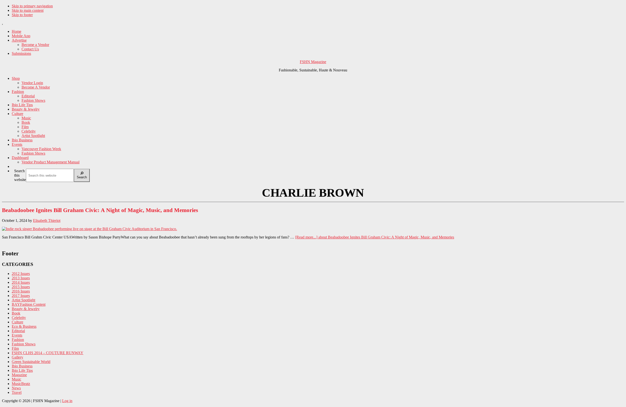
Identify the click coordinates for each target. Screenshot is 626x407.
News (16, 388)
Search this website (20, 175)
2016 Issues (21, 291)
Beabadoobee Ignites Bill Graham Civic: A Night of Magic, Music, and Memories (100, 210)
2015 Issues (21, 287)
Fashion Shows (23, 344)
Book (16, 313)
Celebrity (19, 318)
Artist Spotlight (23, 300)
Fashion (18, 340)
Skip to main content (28, 10)
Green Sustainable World (31, 362)
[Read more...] (374, 237)
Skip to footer (22, 15)
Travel (17, 392)
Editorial (18, 331)
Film (15, 348)
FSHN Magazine (313, 62)
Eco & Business (24, 326)
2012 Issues (21, 273)
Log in (67, 401)
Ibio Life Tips (22, 370)
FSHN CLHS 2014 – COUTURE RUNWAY (47, 353)
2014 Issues (21, 282)
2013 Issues (21, 278)
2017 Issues (21, 296)
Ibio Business (22, 366)
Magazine (19, 375)
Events (17, 335)
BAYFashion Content (28, 304)
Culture (17, 322)
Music (16, 379)
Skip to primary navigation (32, 6)
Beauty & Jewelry (26, 309)
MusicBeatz (21, 384)
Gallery (17, 357)
